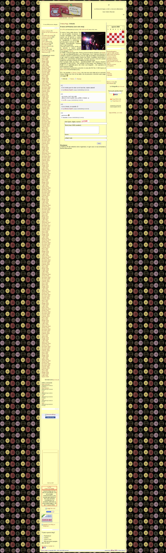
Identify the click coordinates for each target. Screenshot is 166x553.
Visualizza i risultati (47, 546)
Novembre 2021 (46, 294)
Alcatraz (64, 49)
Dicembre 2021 (46, 296)
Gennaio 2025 (45, 349)
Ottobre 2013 (45, 155)
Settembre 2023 (46, 326)
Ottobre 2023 (45, 327)
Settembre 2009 (46, 84)
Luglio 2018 (45, 237)
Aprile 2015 (45, 181)
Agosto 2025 (45, 359)
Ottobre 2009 (45, 85)
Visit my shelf (50, 482)
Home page (44, 550)
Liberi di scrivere (111, 64)
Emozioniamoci (46, 38)
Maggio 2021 (45, 286)
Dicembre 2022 (46, 313)
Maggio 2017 (45, 217)
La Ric (71, 18)
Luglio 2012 (45, 133)
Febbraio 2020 (46, 264)
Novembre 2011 (46, 121)
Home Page (64, 23)
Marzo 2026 (45, 369)
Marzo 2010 (45, 93)
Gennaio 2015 (45, 176)
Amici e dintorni (46, 31)
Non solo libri (45, 49)
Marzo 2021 (45, 283)
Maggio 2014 (45, 165)
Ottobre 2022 (45, 310)
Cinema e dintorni (46, 37)
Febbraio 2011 (45, 108)
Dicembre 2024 (46, 348)
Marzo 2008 (45, 58)
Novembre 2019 (46, 260)
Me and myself (46, 43)
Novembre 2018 (46, 242)
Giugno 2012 (45, 132)
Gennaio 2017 (45, 211)
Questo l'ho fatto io (47, 51)
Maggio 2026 (45, 372)
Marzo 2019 (45, 248)
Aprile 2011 (45, 111)
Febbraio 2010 (46, 91)
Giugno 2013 (45, 149)
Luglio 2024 (45, 340)
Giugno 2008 (45, 62)
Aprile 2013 (45, 146)
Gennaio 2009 (45, 72)
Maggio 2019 (45, 251)
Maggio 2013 (45, 147)
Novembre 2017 (46, 225)
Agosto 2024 (45, 342)
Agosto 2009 (45, 83)
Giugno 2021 (45, 287)
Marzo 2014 (45, 162)
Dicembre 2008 (46, 71)
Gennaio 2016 (45, 193)
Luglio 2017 (45, 219)
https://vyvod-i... (46, 384)
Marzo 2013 (45, 145)
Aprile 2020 (45, 267)
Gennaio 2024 (45, 332)
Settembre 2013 (46, 153)
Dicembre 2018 (46, 244)
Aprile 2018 (45, 232)
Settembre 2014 (46, 170)
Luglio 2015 (45, 185)
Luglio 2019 (45, 254)
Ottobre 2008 (45, 68)
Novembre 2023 (46, 329)
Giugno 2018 (45, 235)
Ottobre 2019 (45, 258)
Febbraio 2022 (46, 299)
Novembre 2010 (46, 104)
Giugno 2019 (45, 253)
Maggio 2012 (45, 130)
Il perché (109, 74)
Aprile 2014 (45, 163)
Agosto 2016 (45, 204)
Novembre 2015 (46, 191)
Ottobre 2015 (45, 189)
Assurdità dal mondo (47, 35)
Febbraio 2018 (46, 229)
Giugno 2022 (45, 304)
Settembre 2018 (46, 240)
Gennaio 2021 (45, 280)
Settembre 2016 (46, 205)
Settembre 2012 (46, 136)
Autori (108, 72)
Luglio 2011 (45, 116)
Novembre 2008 (46, 70)
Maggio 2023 (45, 320)
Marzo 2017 (45, 214)
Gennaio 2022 (45, 297)
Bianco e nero (111, 82)
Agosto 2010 (45, 100)
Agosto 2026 (45, 376)
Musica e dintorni (46, 46)
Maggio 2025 (45, 355)
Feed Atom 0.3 (116, 101)
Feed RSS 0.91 (116, 99)
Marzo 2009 (45, 75)
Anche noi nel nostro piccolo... (50, 32)
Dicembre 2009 (46, 88)
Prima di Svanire (111, 55)
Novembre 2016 (46, 208)
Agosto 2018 (45, 238)
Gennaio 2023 (45, 314)
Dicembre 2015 (46, 192)
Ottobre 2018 (45, 241)
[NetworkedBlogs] (50, 414)
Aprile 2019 (45, 250)
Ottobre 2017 (45, 224)
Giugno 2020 (45, 270)
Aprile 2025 (45, 353)
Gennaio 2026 (45, 366)
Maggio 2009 (45, 78)
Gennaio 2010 (45, 90)
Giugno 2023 (45, 322)
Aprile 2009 (45, 77)
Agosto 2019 (45, 255)
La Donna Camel (75, 72)
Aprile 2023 (45, 319)
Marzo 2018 (45, 231)
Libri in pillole (45, 41)
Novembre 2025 (46, 363)
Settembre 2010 (46, 101)
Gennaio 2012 (45, 124)
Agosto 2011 (45, 117)
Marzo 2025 (45, 352)
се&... (43, 399)
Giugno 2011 (45, 114)
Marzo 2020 (45, 266)
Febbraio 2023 (46, 316)
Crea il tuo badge (49, 488)
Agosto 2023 (45, 325)
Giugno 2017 (45, 218)
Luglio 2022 (45, 306)
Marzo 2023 (45, 317)
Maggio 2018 (45, 234)
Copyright (109, 75)
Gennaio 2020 (45, 263)
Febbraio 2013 (46, 143)
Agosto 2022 (45, 307)
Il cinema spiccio (111, 57)
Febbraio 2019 (46, 247)
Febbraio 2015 (46, 178)
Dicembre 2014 (46, 175)
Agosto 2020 (45, 273)
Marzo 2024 (45, 335)
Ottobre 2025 (45, 362)
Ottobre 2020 (45, 276)
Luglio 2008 (45, 64)
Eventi (43, 40)
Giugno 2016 (45, 201)
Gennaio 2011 (45, 107)
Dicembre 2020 (46, 278)
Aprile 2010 (45, 94)
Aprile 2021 (45, 284)
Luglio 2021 (45, 289)
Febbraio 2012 (46, 126)
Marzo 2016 (45, 196)
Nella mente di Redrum (113, 54)
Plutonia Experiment (112, 60)
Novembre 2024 (46, 346)
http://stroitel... (46, 388)
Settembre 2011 (46, 119)
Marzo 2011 (45, 110)
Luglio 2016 (45, 202)
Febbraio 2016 (46, 195)
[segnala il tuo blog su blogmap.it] (50, 526)
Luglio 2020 (45, 271)
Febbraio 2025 (46, 351)
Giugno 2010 (45, 97)
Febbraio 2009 (46, 74)
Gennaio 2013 (45, 142)
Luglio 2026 (45, 375)
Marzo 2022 (45, 300)
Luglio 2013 (45, 150)
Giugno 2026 (45, 374)
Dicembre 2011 (46, 123)
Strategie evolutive (112, 58)
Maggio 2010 (45, 96)
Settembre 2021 (46, 291)
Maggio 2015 (45, 182)
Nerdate (44, 48)
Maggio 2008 (45, 61)
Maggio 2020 (45, 268)
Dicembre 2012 (46, 140)
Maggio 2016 (45, 199)
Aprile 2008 (45, 60)
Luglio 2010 (45, 98)
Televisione (45, 52)
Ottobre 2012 (45, 137)
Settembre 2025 (46, 361)
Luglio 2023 (45, 323)
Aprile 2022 (45, 302)
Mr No (71, 51)
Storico (72, 79)
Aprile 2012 (45, 129)
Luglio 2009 (45, 81)
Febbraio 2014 (46, 160)
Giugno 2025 (45, 356)
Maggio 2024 (45, 338)
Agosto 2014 (45, 169)
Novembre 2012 (46, 139)
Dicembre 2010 (46, 106)
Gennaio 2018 (45, 228)
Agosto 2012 (45, 134)
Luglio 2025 (45, 358)
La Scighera (110, 66)
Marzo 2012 (45, 127)
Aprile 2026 (45, 371)
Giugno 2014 (45, 166)
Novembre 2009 (46, 87)
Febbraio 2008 (46, 57)
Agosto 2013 (45, 152)
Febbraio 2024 (46, 333)
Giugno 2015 (45, 183)
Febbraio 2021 (46, 281)
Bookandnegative (111, 51)
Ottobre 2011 (45, 120)
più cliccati (56, 380)
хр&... (43, 392)
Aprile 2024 (45, 336)
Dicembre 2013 (46, 157)
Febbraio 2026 (46, 368)
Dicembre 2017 (46, 227)
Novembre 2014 (46, 173)
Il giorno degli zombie (113, 53)
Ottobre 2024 (45, 345)
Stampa (79, 79)
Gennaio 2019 (45, 245)
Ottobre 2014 (45, 172)
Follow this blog (50, 417)
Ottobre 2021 (45, 293)
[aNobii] (50, 451)
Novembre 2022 (46, 312)
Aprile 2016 (45, 198)
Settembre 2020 (46, 274)
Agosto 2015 (45, 186)
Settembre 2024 (46, 343)
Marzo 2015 (45, 179)
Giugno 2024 (45, 339)
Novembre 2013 (46, 156)
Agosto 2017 (45, 221)
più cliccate (121, 86)
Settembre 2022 (46, 309)
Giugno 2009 (45, 80)
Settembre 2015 (46, 188)
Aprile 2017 (45, 215)
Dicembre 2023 (46, 330)
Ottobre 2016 (45, 206)
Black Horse (63, 69)
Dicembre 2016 (46, 209)
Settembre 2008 (46, 67)
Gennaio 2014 (45, 159)
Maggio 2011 (45, 113)
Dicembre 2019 (46, 261)
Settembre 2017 (46, 222)
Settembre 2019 (46, 257)
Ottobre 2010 (45, 103)
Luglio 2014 (45, 168)
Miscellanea (45, 44)
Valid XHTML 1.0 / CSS (115, 113)
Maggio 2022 (45, 303)
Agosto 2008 (45, 65)
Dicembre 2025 (46, 365)
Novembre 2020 (46, 277)
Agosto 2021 (45, 290)
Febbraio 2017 (46, 212)
